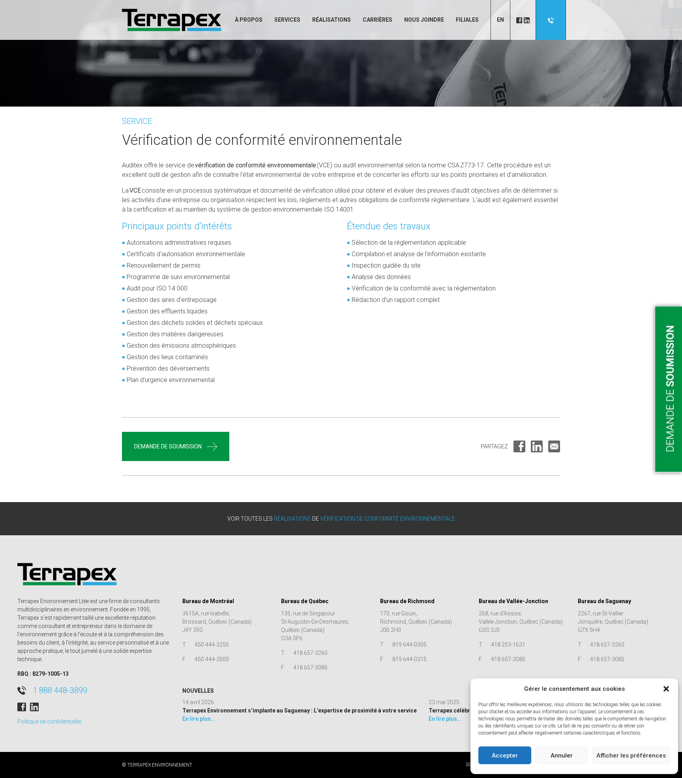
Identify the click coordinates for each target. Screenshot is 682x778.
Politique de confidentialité (49, 721)
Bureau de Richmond (407, 601)
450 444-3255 (212, 644)
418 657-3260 (310, 653)
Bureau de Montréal (208, 601)
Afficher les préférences (631, 755)
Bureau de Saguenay (604, 601)
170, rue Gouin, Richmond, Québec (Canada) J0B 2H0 (416, 621)
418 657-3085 (310, 667)
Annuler (562, 755)
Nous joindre (424, 20)
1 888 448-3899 (60, 690)
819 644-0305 (409, 644)
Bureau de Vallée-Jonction (513, 601)
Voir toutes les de (341, 519)
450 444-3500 (212, 659)
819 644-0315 (409, 659)
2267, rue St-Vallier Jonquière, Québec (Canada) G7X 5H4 (613, 621)
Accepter (505, 755)
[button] (666, 689)
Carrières (377, 20)
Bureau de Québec (304, 601)
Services (287, 20)
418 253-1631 (508, 644)
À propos (248, 20)
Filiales (467, 20)
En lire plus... (198, 719)
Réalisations (331, 20)
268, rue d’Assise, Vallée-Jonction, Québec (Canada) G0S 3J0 (521, 621)
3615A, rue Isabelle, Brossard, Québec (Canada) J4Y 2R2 (217, 621)
